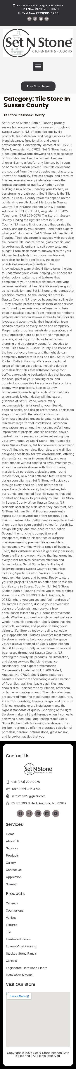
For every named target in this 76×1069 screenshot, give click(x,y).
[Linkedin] (47, 813)
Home (10, 834)
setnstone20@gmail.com (28, 796)
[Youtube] (46, 19)
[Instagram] (35, 19)
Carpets (11, 961)
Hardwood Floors (18, 939)
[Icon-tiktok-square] (41, 19)
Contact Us (14, 870)
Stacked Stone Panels (21, 953)
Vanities (11, 917)
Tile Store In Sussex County (23, 115)
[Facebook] (29, 19)
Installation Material (19, 975)
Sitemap (11, 884)
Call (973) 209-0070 (25, 782)
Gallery (11, 862)
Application (14, 877)
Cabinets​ (12, 903)
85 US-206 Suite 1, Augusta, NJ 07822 (38, 803)
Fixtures (11, 925)
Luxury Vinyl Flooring (21, 946)
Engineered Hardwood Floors (26, 968)
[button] (38, 66)
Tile (8, 932)
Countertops (14, 910)
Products (12, 855)
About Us (12, 841)
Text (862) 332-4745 (26, 789)
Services (12, 848)
